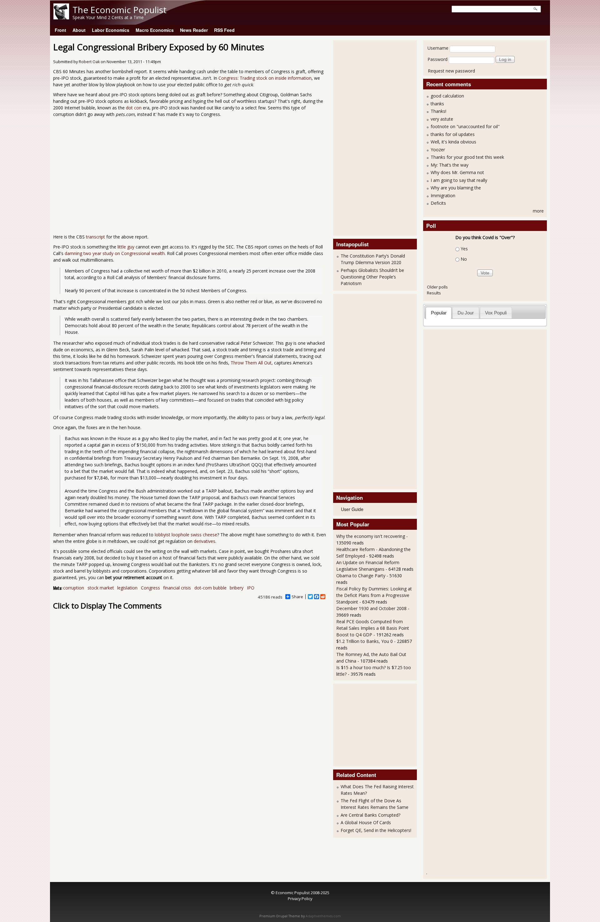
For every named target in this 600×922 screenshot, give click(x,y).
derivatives (204, 541)
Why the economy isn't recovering (370, 536)
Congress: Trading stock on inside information (265, 78)
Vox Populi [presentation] (496, 312)
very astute (442, 119)
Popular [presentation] (439, 312)
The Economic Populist (119, 10)
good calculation (447, 96)
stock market (101, 588)
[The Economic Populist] (61, 18)
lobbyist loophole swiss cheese (186, 535)
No (464, 259)
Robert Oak (89, 61)
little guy (126, 247)
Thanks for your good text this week (467, 157)
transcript (95, 237)
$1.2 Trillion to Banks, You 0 (364, 641)
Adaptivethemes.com (323, 916)
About (79, 30)
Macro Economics (155, 30)
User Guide (352, 509)
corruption (73, 588)
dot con (134, 108)
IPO (250, 588)
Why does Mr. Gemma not (457, 172)
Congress (150, 588)
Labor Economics (110, 30)
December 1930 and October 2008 (371, 608)
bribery (236, 588)
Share (297, 596)
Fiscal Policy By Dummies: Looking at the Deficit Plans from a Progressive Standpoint (374, 595)
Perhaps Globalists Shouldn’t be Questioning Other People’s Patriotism (372, 276)
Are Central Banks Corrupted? (370, 815)
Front (60, 30)
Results (434, 293)
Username (438, 48)
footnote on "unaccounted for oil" (465, 126)
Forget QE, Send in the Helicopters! (376, 830)
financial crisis (177, 588)
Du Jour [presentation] (466, 312)
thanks (437, 104)
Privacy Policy (300, 898)
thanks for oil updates (453, 134)
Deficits (438, 203)
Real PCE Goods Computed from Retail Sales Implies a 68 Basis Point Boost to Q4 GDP (372, 628)
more (538, 211)
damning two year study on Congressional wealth (115, 253)
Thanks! (438, 111)
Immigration (443, 195)
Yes (464, 249)
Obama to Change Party (360, 576)
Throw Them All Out (251, 363)
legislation (127, 588)
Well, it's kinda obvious (453, 142)
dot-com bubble (210, 588)
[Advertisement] (361, 137)
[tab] (439, 312)
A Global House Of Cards (366, 822)
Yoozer (438, 150)
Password (438, 59)
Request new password (451, 71)
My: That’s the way (449, 165)
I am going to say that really (459, 180)
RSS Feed (224, 30)
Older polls (437, 287)
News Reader (194, 30)
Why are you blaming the (456, 188)
